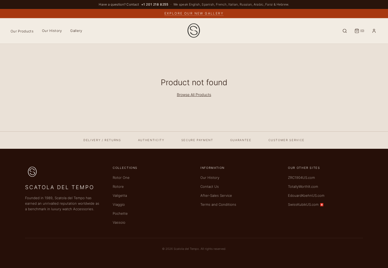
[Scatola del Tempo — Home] (194, 30)
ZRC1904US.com (301, 177)
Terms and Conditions (218, 204)
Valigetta (120, 195)
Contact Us (209, 186)
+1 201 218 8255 (154, 4)
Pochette (120, 213)
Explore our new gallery (194, 13)
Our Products (22, 31)
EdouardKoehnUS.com (306, 195)
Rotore (118, 186)
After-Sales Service (216, 195)
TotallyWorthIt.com (303, 186)
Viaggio (119, 204)
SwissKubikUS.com (303, 204)
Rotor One (121, 177)
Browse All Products (194, 94)
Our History (52, 30)
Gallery (76, 30)
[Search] (344, 30)
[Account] (374, 30)
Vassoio (119, 222)
